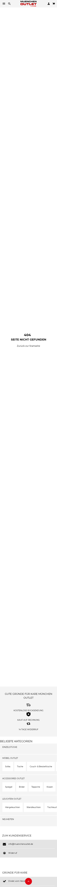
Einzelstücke (9, 747)
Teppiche (35, 787)
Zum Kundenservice (16, 835)
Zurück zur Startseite (28, 346)
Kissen (50, 787)
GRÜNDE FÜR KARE (14, 872)
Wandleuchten (34, 807)
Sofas (7, 766)
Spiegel (8, 787)
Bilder (22, 787)
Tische (20, 766)
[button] (28, 881)
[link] (28, 3)
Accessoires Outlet (13, 778)
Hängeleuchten (12, 807)
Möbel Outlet (10, 758)
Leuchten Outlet (11, 799)
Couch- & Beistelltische (41, 766)
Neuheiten (8, 819)
